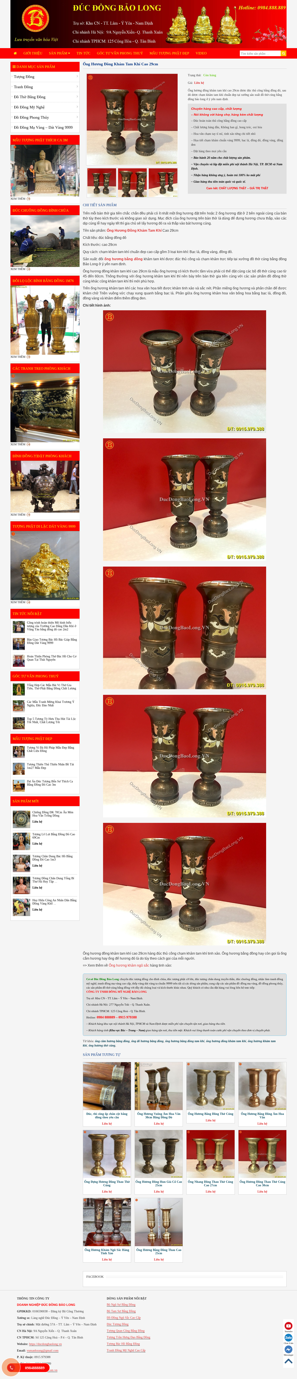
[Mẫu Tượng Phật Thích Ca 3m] (45, 171)
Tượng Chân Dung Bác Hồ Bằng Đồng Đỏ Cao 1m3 (52, 858)
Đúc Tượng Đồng (117, 1324)
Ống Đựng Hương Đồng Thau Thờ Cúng (107, 1183)
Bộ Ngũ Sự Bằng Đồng (121, 1304)
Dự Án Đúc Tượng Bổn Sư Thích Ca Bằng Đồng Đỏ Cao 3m (50, 783)
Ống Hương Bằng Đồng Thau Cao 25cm (158, 1251)
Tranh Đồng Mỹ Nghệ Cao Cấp (126, 1350)
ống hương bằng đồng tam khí (184, 1041)
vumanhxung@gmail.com (42, 1350)
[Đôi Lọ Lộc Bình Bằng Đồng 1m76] (45, 320)
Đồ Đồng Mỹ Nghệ (29, 107)
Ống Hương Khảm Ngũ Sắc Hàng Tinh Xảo (107, 1251)
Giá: (190, 82)
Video (201, 53)
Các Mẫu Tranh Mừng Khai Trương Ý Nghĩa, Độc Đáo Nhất (50, 703)
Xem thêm (17, 198)
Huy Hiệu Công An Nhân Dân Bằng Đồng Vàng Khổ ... (54, 902)
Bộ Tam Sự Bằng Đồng (121, 1311)
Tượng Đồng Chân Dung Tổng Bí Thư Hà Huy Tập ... (53, 880)
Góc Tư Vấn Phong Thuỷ (120, 53)
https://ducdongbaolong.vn (45, 1344)
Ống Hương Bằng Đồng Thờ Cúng (210, 1114)
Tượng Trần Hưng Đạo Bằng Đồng (128, 1337)
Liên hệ (199, 82)
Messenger (288, 1355)
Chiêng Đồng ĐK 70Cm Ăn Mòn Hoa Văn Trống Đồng (52, 814)
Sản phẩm (58, 53)
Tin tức (83, 53)
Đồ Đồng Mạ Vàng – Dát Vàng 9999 (43, 127)
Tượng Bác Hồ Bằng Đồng (123, 1343)
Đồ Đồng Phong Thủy (31, 117)
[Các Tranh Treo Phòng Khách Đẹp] (45, 407)
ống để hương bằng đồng (147, 1041)
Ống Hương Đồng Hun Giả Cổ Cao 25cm (158, 1183)
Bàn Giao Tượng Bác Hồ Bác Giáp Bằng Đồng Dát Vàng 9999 (52, 641)
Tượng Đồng (24, 76)
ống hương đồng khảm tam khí (226, 1041)
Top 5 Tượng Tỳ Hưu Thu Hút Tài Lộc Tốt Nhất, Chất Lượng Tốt (51, 720)
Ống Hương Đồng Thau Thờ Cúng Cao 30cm (262, 1183)
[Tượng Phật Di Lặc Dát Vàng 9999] (45, 565)
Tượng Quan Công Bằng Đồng (126, 1330)
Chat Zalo (288, 1343)
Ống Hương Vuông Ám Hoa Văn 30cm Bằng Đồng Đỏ (158, 1115)
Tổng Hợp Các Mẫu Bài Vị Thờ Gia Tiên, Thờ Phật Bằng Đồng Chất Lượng (51, 687)
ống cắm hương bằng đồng (112, 1041)
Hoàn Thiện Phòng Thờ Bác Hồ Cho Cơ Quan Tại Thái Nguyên (51, 658)
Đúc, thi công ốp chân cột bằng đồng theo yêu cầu (106, 1115)
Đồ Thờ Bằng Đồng (29, 97)
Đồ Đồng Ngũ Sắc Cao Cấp (124, 1317)
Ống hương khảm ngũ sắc (129, 965)
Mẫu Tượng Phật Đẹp (169, 53)
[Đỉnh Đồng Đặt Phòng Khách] (45, 486)
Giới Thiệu (32, 53)
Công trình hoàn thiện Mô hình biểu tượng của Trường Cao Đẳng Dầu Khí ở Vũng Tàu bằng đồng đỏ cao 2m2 (51, 626)
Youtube (288, 1331)
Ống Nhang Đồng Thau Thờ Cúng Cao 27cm (210, 1183)
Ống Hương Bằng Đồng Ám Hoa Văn (262, 1115)
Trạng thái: (195, 75)
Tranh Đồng (23, 87)
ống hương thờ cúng (102, 1045)
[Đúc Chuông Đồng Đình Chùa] (45, 241)
